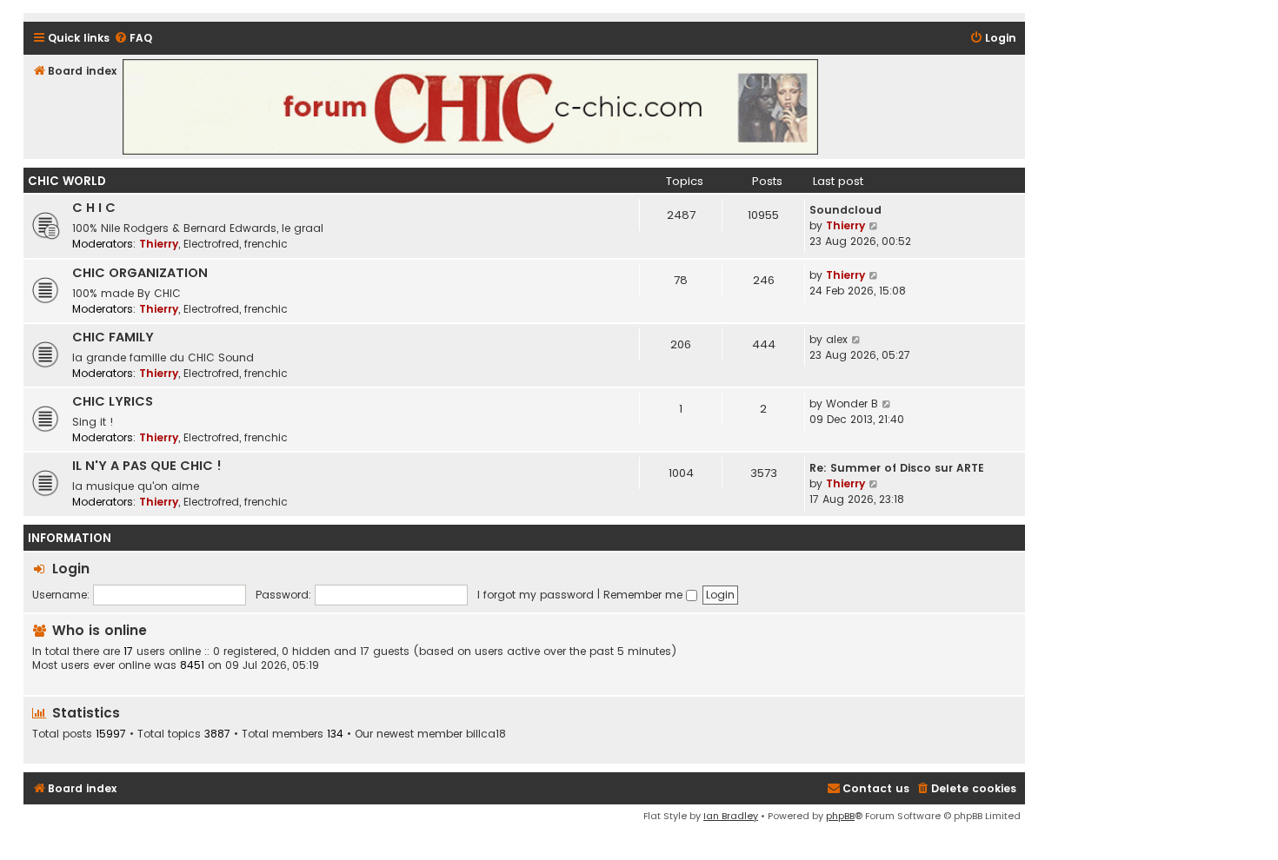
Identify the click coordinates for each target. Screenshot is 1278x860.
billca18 (486, 734)
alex (837, 339)
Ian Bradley (730, 816)
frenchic (266, 243)
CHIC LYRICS (112, 401)
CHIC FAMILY (113, 337)
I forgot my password (535, 594)
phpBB (840, 816)
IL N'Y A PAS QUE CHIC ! (147, 465)
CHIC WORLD (67, 181)
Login (71, 568)
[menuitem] (133, 38)
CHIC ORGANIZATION (140, 272)
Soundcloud (845, 209)
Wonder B (852, 403)
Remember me (644, 594)
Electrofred (211, 243)
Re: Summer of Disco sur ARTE (896, 467)
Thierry (158, 243)
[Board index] (470, 107)
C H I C (94, 207)
